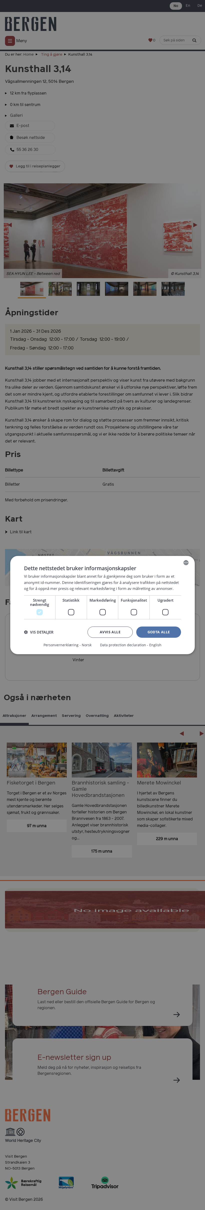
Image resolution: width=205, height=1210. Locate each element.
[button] (39, 632)
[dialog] (102, 605)
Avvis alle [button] (110, 632)
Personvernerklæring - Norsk (68, 645)
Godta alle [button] (159, 632)
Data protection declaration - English (131, 645)
